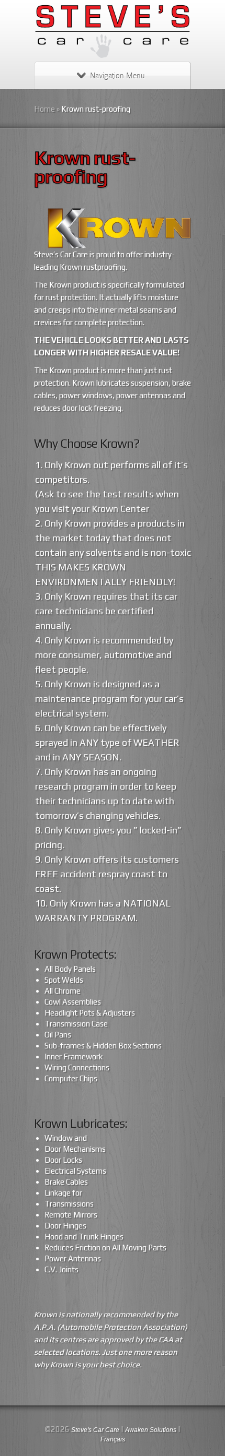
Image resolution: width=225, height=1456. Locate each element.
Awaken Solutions (150, 1430)
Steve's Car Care (95, 1430)
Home (44, 108)
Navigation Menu (117, 75)
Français (112, 1439)
